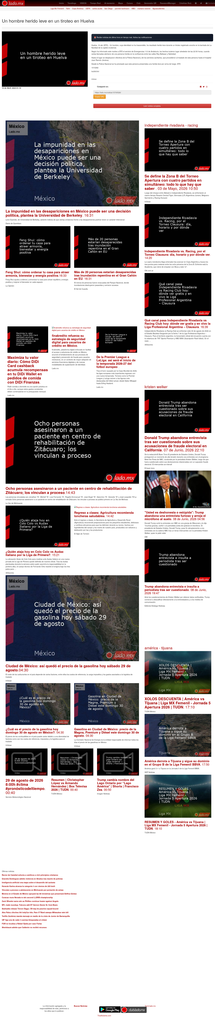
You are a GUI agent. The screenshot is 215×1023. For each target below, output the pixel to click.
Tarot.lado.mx (150, 1006)
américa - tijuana (158, 647)
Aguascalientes (158, 8)
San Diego (108, 8)
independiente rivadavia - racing (171, 125)
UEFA (88, 8)
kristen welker (156, 386)
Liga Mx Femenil (57, 8)
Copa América (77, 8)
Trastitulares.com (104, 1015)
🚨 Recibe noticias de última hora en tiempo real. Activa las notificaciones (123, 37)
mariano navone (143, 8)
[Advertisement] (72, 308)
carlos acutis (97, 8)
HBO (133, 8)
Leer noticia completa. (152, 106)
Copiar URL (99, 96)
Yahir (68, 8)
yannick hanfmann (122, 8)
